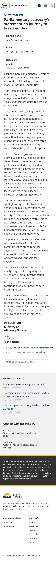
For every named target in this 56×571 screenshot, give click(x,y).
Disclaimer (33, 526)
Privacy (31, 530)
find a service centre (12, 509)
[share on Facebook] (7, 52)
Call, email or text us (37, 506)
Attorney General (13, 14)
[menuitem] (15, 522)
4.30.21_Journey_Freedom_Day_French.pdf (27, 352)
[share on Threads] (22, 52)
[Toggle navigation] (45, 5)
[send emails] (33, 52)
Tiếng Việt (13, 40)
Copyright (32, 538)
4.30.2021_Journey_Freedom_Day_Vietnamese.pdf (30, 347)
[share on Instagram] (17, 52)
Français (27, 40)
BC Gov (31, 522)
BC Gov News (19, 5)
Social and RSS (10, 526)
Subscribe (7, 522)
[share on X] (12, 52)
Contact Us (33, 542)
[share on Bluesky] (27, 52)
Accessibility (34, 534)
